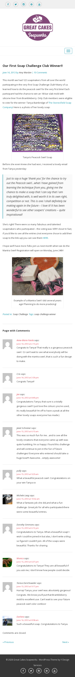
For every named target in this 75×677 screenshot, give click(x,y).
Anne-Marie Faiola (25, 340)
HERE (45, 237)
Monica (20, 558)
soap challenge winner (45, 314)
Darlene (20, 616)
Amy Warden (25, 72)
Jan (18, 394)
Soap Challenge (20, 314)
